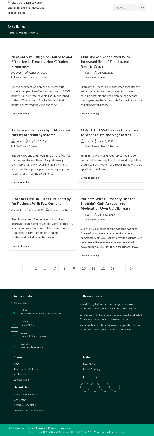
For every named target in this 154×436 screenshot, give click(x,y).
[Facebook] (95, 387)
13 (112, 268)
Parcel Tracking (91, 369)
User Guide (89, 364)
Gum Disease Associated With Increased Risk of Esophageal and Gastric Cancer (108, 61)
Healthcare (20, 374)
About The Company (25, 394)
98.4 (10, 427)
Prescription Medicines (26, 369)
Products (52, 427)
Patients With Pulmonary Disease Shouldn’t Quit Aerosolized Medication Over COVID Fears (108, 203)
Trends (44, 77)
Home (11, 32)
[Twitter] (84, 387)
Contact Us (20, 399)
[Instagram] (105, 387)
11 (93, 268)
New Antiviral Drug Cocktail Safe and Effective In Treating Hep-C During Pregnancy (41, 61)
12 (103, 268)
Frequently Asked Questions (29, 409)
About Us (19, 427)
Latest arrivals (21, 379)
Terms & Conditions (25, 404)
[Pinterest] (115, 387)
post (18, 72)
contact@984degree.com (34, 336)
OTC (16, 364)
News (34, 77)
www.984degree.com (32, 347)
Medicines (21, 32)
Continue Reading (20, 113)
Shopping (40, 427)
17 (131, 268)
